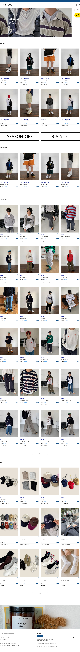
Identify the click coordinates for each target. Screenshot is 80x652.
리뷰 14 (17, 76)
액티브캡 (1, 540)
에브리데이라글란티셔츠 (66, 400)
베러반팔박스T (23, 359)
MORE (40, 593)
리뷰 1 (78, 117)
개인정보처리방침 (7, 645)
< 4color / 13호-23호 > (3, 84)
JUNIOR (62, 4)
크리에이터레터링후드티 (5, 441)
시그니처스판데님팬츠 (45, 236)
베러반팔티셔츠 (3, 359)
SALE (67, 4)
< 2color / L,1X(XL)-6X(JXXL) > (5, 282)
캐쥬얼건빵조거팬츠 (45, 277)
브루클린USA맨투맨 (45, 359)
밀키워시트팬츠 (3, 400)
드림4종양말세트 (23, 499)
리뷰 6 (17, 274)
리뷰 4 (38, 117)
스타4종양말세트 (3, 499)
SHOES (57, 4)
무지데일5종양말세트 (65, 580)
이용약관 (17, 645)
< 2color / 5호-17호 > (23, 404)
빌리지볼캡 (43, 539)
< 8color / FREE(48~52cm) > (4, 544)
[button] (70, 22)
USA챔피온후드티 (24, 318)
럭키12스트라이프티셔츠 (45, 441)
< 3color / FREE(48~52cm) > (65, 503)
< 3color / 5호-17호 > (23, 241)
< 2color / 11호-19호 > (44, 125)
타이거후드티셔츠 (23, 277)
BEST (18, 4)
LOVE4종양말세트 (3, 580)
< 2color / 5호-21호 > (3, 241)
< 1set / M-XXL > (2, 585)
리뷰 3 (78, 76)
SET (43, 4)
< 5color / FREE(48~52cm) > (45, 503)
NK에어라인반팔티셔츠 (65, 80)
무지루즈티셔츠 (64, 277)
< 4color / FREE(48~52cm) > (24, 544)
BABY (23, 4)
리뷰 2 (38, 76)
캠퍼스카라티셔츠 (3, 277)
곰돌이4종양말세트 (65, 539)
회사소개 (1, 645)
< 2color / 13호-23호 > (23, 125)
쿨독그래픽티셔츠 (23, 236)
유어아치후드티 (64, 441)
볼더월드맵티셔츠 (64, 359)
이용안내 (13, 645)
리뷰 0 (58, 76)
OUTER (47, 4)
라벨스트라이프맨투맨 (65, 236)
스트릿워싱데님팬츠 (4, 318)
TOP (33, 4)
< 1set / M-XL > (43, 585)
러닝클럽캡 (22, 539)
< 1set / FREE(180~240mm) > (4, 503)
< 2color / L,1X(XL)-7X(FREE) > (25, 282)
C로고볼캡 (63, 499)
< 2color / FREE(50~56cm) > (45, 544)
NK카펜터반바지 (3, 80)
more (40, 453)
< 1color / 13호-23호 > (23, 84)
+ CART (17, 82)
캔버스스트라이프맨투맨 (25, 400)
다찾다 (77, 10)
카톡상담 (77, 15)
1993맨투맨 (43, 318)
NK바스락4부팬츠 (44, 80)
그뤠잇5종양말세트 (44, 580)
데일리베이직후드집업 (4, 236)
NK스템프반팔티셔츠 (24, 80)
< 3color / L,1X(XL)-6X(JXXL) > (45, 282)
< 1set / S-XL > (22, 585)
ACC (52, 4)
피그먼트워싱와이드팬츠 (25, 441)
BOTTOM (38, 4)
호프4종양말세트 (23, 580)
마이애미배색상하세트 (45, 400)
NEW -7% (28, 4)
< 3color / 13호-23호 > (44, 84)
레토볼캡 (42, 499)
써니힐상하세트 (64, 318)
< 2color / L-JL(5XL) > (64, 241)
